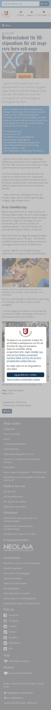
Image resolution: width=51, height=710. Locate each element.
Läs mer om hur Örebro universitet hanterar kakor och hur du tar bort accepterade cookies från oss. (25, 356)
